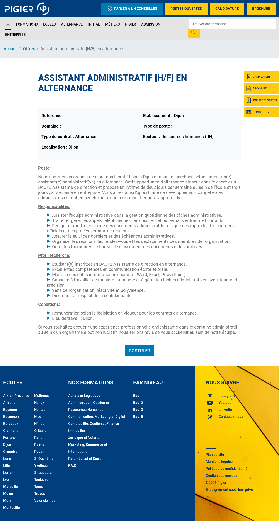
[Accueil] (7, 23)
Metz (7, 500)
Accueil (10, 48)
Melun (8, 494)
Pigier (130, 24)
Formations (27, 24)
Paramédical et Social (85, 459)
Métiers (112, 24)
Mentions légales (219, 462)
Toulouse (41, 480)
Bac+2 (138, 403)
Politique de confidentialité (226, 469)
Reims (39, 445)
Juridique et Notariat (84, 438)
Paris (38, 438)
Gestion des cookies (221, 476)
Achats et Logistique (84, 396)
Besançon (11, 417)
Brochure (261, 9)
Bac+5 (138, 417)
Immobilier (76, 431)
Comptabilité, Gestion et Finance (93, 424)
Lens (7, 459)
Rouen (39, 452)
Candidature (227, 9)
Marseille (10, 487)
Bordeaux (10, 424)
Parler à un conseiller (135, 9)
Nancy (39, 403)
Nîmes (39, 424)
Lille (6, 466)
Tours (38, 487)
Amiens (9, 403)
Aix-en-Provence (16, 396)
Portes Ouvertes (186, 9)
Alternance (72, 24)
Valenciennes (44, 500)
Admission (150, 24)
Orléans (40, 431)
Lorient (8, 473)
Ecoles (49, 24)
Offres (29, 48)
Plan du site (215, 455)
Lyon (7, 480)
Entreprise (15, 35)
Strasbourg (43, 473)
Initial (94, 24)
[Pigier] (28, 8)
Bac (136, 396)
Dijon (7, 445)
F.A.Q (72, 466)
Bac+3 (138, 410)
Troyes (39, 494)
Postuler (139, 350)
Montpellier (12, 507)
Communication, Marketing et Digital (96, 417)
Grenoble (10, 452)
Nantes (39, 410)
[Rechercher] (194, 33)
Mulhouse (42, 396)
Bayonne (10, 410)
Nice (37, 417)
